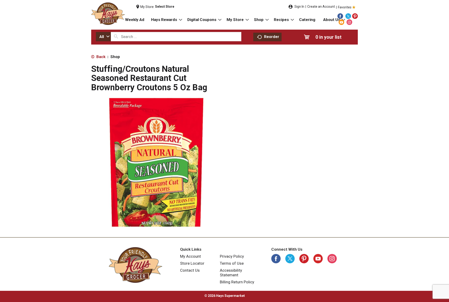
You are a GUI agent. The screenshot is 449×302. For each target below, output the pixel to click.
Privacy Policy (232, 256)
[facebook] (340, 16)
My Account (190, 256)
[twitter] (348, 16)
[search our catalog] (116, 36)
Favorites (344, 7)
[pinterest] (355, 16)
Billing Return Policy (237, 282)
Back (100, 56)
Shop (115, 56)
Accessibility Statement (231, 272)
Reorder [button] (271, 36)
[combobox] (103, 36)
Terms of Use (232, 263)
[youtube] (341, 22)
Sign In (299, 6)
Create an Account (321, 6)
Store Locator (192, 263)
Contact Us (190, 270)
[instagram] (349, 22)
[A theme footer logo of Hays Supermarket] (136, 265)
